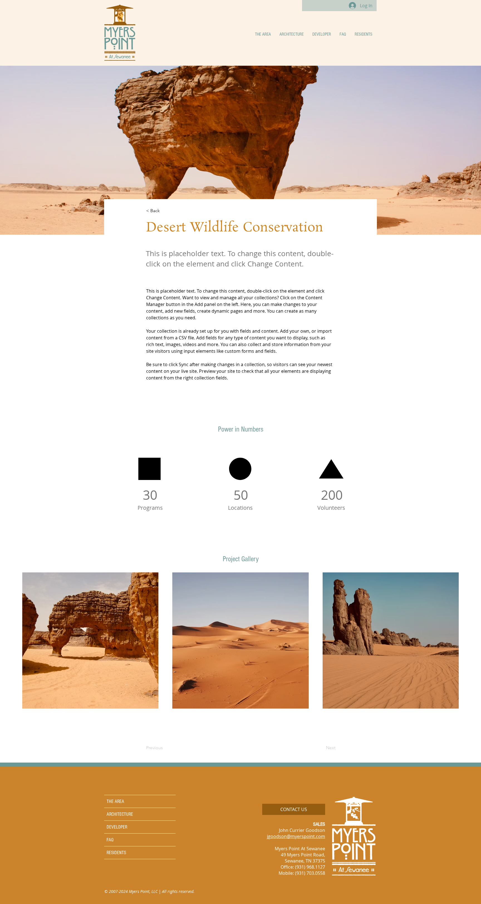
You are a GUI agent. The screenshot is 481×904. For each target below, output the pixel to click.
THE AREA (115, 801)
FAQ (110, 839)
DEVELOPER (117, 827)
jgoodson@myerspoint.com (296, 836)
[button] (263, 34)
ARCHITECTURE (120, 814)
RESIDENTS (116, 852)
